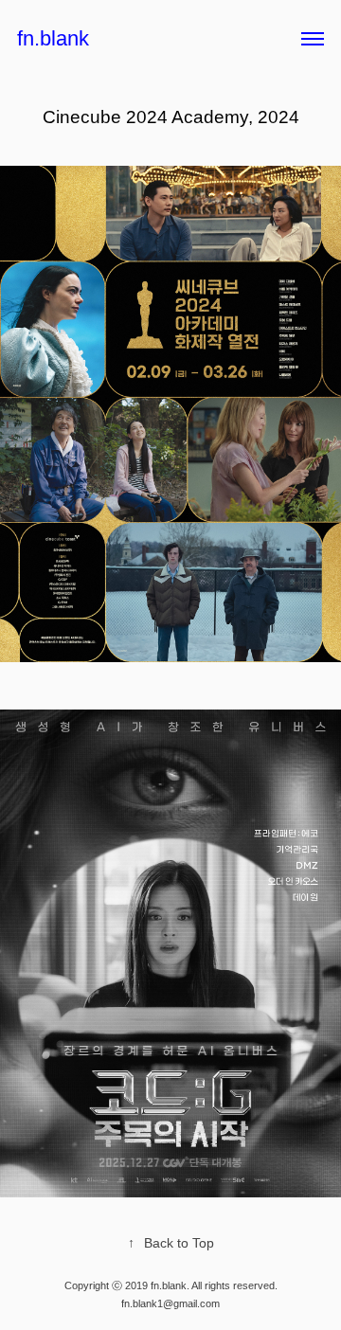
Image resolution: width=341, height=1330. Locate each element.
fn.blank (53, 38)
